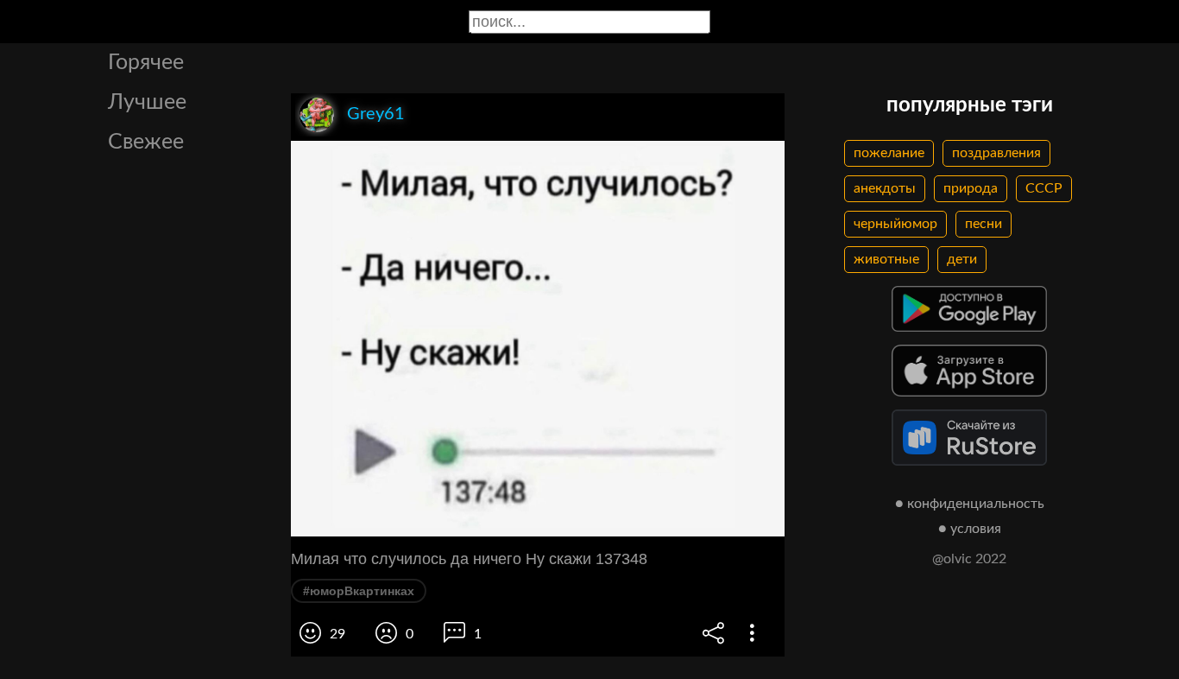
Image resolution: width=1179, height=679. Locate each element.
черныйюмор (895, 224)
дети (962, 259)
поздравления (996, 153)
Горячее (146, 62)
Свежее (146, 142)
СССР (1043, 188)
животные (886, 259)
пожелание (889, 153)
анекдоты (885, 188)
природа (970, 188)
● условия (969, 529)
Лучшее (147, 102)
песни (983, 224)
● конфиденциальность (969, 504)
